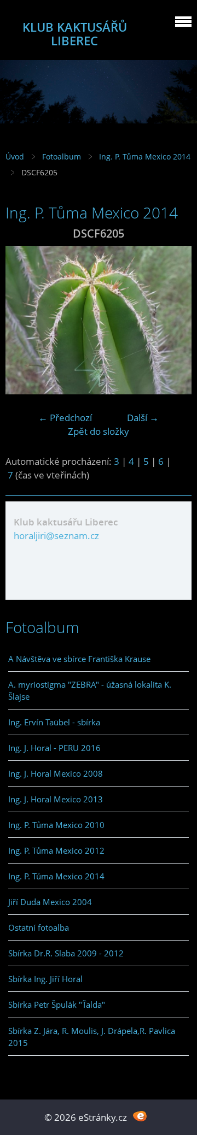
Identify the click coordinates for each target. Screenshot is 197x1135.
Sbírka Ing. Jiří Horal (45, 978)
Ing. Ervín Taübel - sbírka (54, 722)
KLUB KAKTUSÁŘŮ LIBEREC (74, 34)
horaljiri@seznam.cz (56, 535)
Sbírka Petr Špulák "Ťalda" (56, 1004)
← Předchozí (65, 417)
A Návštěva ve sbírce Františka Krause (79, 658)
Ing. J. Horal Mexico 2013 (55, 799)
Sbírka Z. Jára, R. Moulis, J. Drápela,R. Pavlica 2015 (91, 1036)
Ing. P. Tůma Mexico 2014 (144, 156)
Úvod (14, 156)
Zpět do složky (98, 431)
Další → (143, 417)
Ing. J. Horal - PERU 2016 (54, 747)
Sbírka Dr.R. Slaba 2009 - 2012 (66, 953)
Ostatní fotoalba (38, 927)
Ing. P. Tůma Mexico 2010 (56, 824)
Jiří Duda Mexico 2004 (50, 901)
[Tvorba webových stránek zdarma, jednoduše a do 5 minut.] (139, 1116)
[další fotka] (173, 320)
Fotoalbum (61, 156)
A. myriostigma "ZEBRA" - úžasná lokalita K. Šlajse (89, 690)
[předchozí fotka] (23, 320)
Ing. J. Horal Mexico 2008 (55, 773)
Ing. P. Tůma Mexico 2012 (56, 850)
